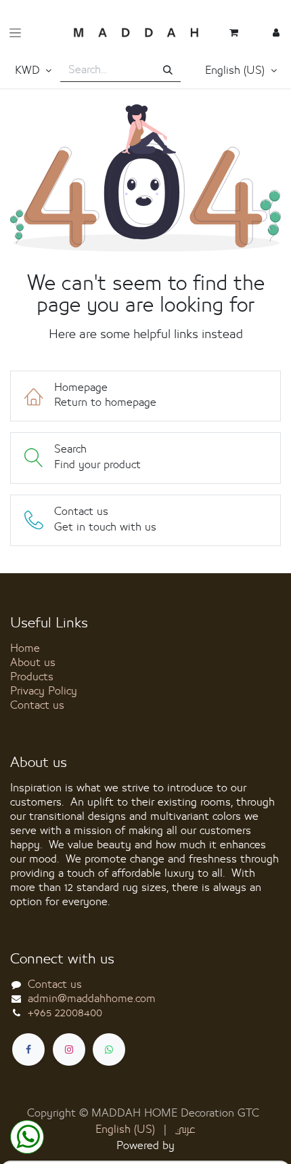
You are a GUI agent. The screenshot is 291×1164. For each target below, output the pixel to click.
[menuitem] (125, 1130)
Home (25, 648)
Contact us (37, 705)
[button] (241, 71)
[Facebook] (28, 1049)
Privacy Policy (43, 691)
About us (32, 662)
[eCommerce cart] (233, 32)
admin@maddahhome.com (92, 998)
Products (31, 677)
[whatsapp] (109, 1049)
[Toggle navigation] (15, 32)
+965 (65, 1013)
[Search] (168, 71)
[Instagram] (69, 1049)
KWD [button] (29, 70)
